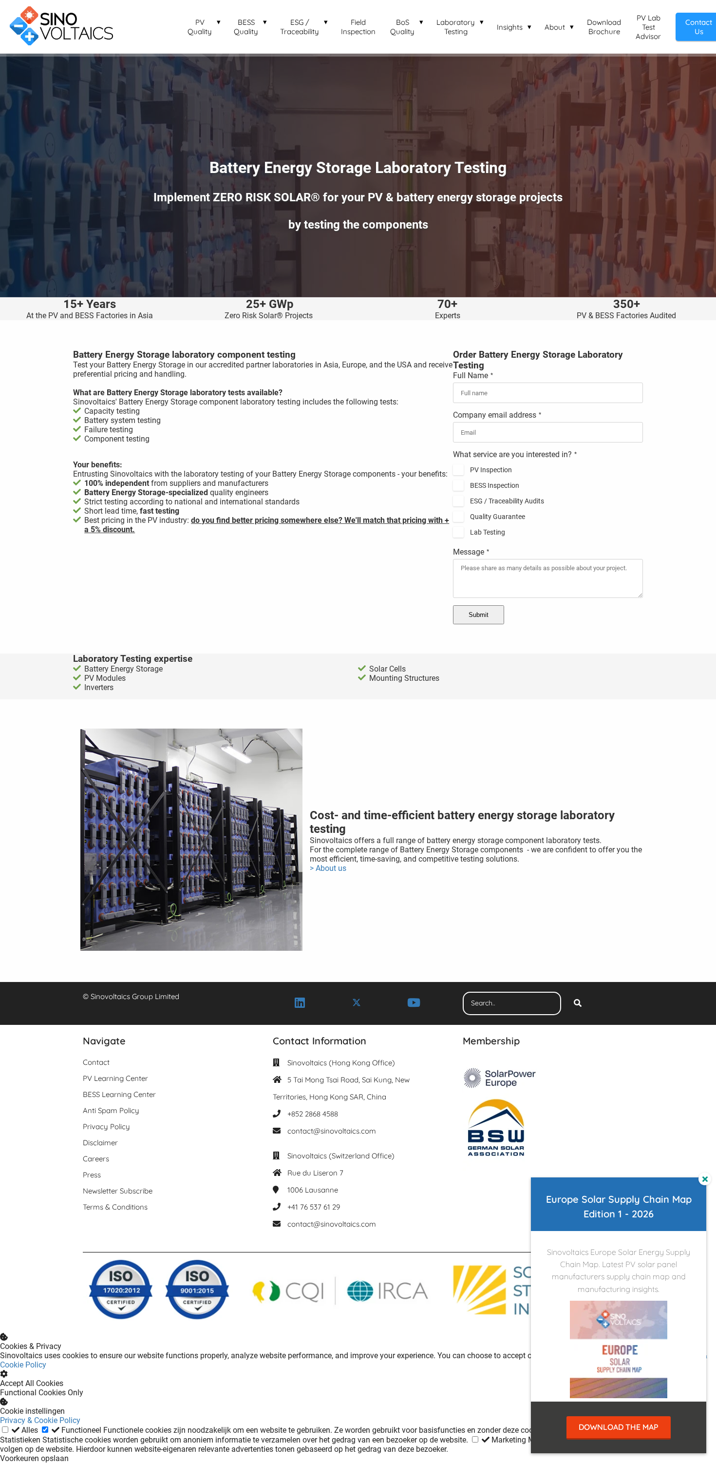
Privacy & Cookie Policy (40, 1420)
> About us (328, 868)
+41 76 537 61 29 (313, 1207)
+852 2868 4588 (312, 1113)
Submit (479, 614)
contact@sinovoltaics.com (331, 1131)
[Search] (577, 1003)
